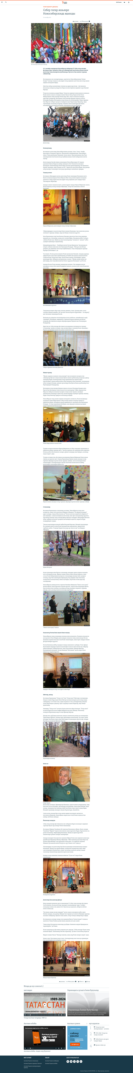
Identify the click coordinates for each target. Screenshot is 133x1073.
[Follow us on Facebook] (67, 1061)
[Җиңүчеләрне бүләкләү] (66, 976)
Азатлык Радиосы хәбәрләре (52, 1060)
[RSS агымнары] (81, 1061)
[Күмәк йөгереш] (66, 565)
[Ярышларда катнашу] (66, 756)
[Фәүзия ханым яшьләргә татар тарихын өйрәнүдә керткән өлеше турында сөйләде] (66, 500)
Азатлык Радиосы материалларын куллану (32, 1067)
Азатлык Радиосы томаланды (31, 1060)
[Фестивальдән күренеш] (66, 303)
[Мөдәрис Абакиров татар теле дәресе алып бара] (66, 441)
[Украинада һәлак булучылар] (88, 1004)
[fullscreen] (64, 1015)
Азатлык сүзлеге (73, 1024)
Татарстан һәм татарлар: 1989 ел (34, 995)
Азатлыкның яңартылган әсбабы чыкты (36, 1028)
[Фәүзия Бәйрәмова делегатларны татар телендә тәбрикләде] (66, 224)
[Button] (75, 21)
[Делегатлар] (66, 141)
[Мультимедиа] (124, 2)
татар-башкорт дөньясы (50, 7)
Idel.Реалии (119, 2)
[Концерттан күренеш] (66, 893)
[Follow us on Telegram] (77, 1061)
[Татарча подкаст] (129, 2)
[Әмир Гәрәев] (66, 801)
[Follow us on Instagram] (74, 1061)
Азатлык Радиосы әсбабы (51, 1063)
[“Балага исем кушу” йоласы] (66, 625)
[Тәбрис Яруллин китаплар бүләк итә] (66, 365)
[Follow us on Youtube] (71, 1061)
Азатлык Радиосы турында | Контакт (33, 1063)
